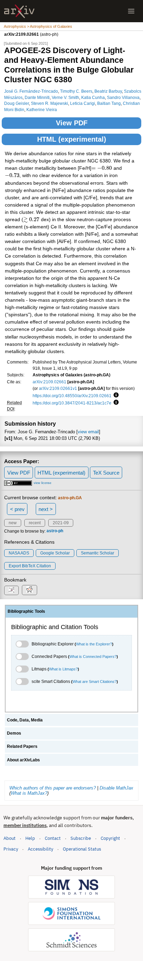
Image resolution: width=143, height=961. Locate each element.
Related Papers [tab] (22, 746)
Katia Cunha (93, 97)
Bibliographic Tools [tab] (26, 611)
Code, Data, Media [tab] (25, 720)
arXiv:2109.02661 (49, 381)
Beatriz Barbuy (108, 91)
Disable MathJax (116, 788)
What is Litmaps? (63, 669)
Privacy (10, 849)
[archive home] (19, 11)
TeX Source (106, 473)
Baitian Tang (109, 103)
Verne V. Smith (65, 97)
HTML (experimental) (71, 139)
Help (30, 838)
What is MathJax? (29, 793)
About (9, 838)
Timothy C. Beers (76, 91)
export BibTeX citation (30, 565)
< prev (17, 509)
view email (88, 431)
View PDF (71, 123)
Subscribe (80, 838)
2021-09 (61, 522)
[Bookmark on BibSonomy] (11, 590)
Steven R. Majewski (49, 103)
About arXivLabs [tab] (23, 760)
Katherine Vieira (41, 109)
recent (35, 522)
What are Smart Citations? (95, 681)
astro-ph (55, 531)
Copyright (110, 838)
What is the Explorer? (94, 644)
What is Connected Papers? (93, 656)
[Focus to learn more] (115, 395)
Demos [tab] (14, 733)
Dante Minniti (37, 97)
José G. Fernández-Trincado (31, 91)
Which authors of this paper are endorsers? (52, 788)
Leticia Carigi (82, 103)
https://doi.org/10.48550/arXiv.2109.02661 (72, 395)
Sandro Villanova (123, 97)
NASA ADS (19, 553)
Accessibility (40, 849)
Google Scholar (55, 553)
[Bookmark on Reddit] (29, 590)
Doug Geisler (16, 103)
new (13, 522)
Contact (53, 838)
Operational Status (82, 849)
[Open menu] (131, 11)
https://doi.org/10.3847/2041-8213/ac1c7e (72, 403)
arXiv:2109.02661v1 (58, 388)
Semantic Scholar (97, 553)
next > (46, 509)
